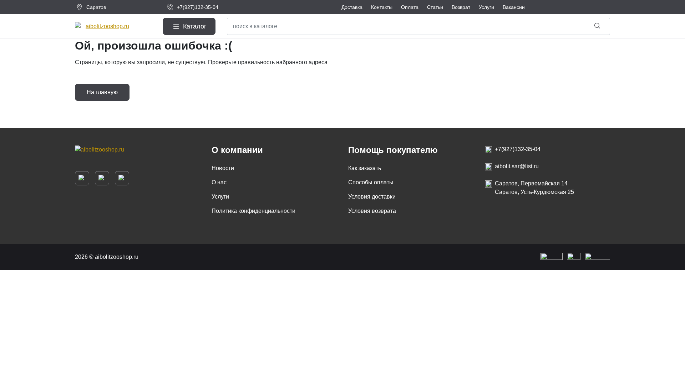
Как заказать (364, 168)
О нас (219, 182)
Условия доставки (372, 197)
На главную (102, 92)
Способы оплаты (371, 182)
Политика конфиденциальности (253, 211)
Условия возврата (372, 211)
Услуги (220, 197)
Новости (223, 168)
